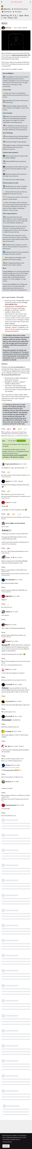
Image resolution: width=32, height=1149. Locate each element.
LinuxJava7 (7, 720)
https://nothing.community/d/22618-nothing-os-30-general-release (14, 456)
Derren (6, 688)
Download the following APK (14, 306)
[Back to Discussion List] (1, 2)
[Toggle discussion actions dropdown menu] (30, 2)
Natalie (6, 530)
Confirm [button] (6, 1146)
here (16, 380)
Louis (6, 645)
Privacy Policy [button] (7, 1142)
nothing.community (11, 331)
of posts (15, 2)
